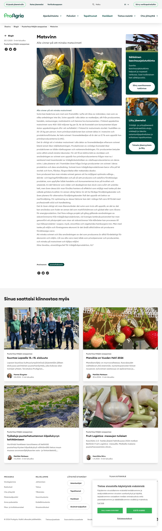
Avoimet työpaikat (78, 507)
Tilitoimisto (40, 492)
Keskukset (8, 487)
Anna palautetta (11, 502)
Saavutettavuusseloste (73, 519)
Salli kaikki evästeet (110, 510)
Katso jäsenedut (36, 4)
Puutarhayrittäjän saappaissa (34, 26)
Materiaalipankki (11, 497)
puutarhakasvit (56, 264)
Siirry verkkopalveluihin (146, 4)
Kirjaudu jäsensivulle (15, 4)
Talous (38, 487)
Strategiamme (10, 482)
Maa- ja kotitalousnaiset (14, 507)
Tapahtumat (90, 15)
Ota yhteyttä (9, 492)
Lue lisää (100, 503)
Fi (125, 4)
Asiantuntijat (76, 483)
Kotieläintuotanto (43, 502)
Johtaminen (40, 482)
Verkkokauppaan (54, 4)
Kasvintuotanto (42, 497)
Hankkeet (107, 15)
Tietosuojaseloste (53, 519)
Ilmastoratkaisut (42, 507)
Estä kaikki (139, 511)
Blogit (16, 26)
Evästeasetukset (124, 518)
